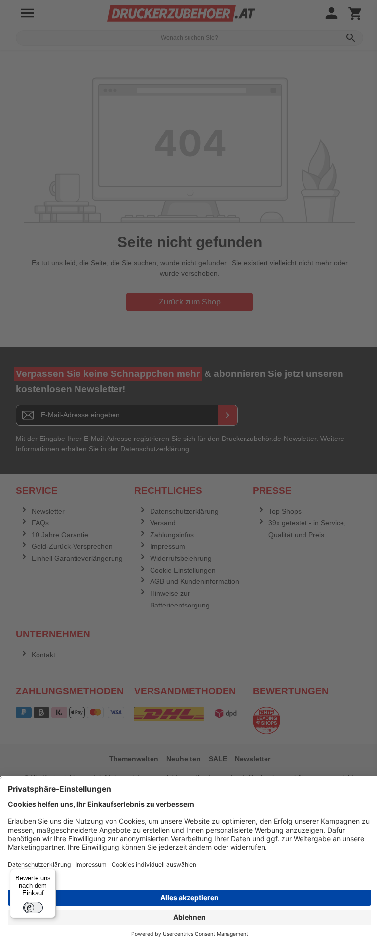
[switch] (33, 907)
